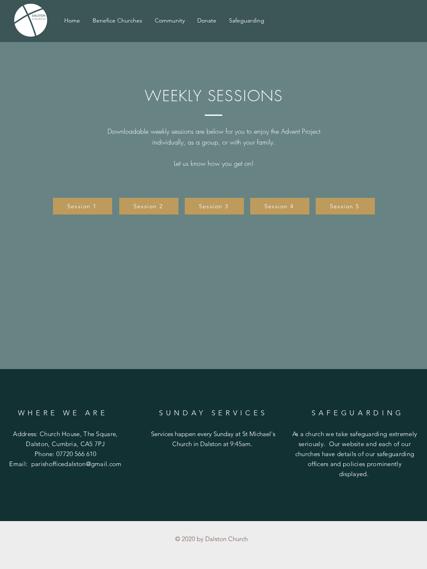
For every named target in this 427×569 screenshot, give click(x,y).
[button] (169, 20)
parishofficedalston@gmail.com (76, 464)
